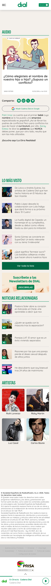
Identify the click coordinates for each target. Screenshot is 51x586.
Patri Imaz (7, 115)
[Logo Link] (22, 4)
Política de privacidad (25, 551)
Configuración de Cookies (27, 554)
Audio (6, 32)
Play (45, 581)
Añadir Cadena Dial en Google (27, 109)
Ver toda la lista (25, 265)
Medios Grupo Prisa (25, 570)
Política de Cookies (43, 551)
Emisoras (31, 548)
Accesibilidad (9, 551)
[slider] (25, 576)
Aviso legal (42, 548)
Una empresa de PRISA (25, 564)
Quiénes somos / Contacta (14, 548)
